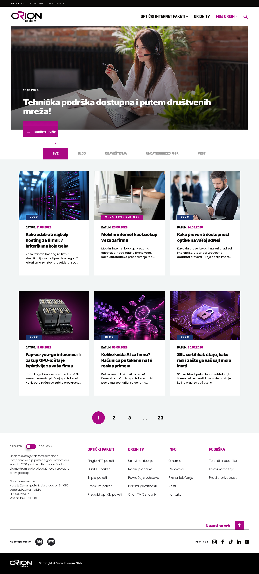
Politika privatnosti (142, 486)
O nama (174, 461)
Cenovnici (176, 469)
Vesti (172, 486)
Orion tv (136, 449)
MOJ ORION (226, 16)
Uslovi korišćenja (140, 461)
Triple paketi (97, 478)
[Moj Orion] (245, 17)
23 (161, 418)
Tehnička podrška (223, 461)
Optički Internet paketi (163, 16)
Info (172, 449)
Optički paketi (101, 449)
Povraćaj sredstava (143, 478)
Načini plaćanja (140, 469)
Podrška (217, 449)
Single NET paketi (101, 461)
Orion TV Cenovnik (142, 495)
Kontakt (174, 495)
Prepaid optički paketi (105, 495)
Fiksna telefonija (180, 478)
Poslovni (36, 3)
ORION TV (202, 16)
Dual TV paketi (99, 469)
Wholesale (56, 3)
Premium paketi (100, 486)
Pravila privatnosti (223, 478)
